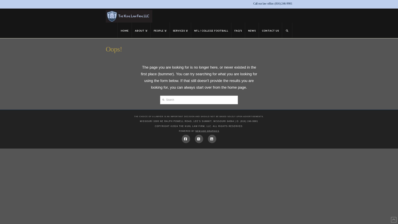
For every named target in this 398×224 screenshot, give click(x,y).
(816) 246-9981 (283, 3)
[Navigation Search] (287, 30)
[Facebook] (186, 139)
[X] (199, 139)
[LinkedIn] (212, 139)
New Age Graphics (207, 131)
